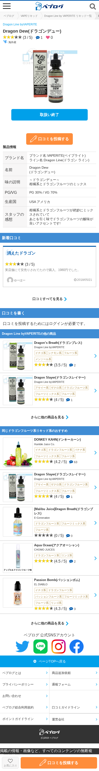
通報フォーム (61, 684)
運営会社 (58, 719)
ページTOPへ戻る (52, 661)
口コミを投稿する (53, 139)
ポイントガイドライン (18, 719)
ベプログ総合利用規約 (18, 707)
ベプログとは (11, 673)
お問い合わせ (11, 696)
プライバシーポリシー (18, 684)
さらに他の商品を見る (47, 417)
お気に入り (10, 765)
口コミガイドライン (66, 707)
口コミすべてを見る (47, 299)
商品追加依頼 (61, 673)
